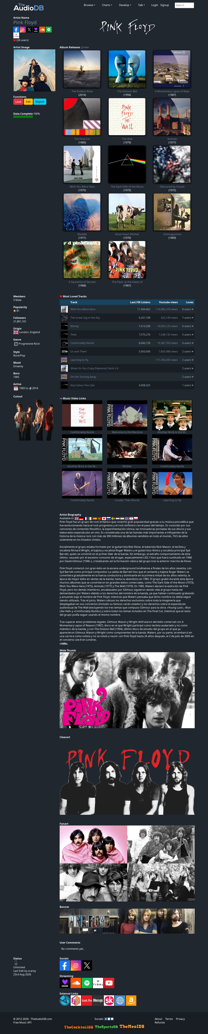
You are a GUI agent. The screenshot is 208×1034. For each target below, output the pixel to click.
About (158, 1019)
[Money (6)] (64, 326)
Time (73, 334)
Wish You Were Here (82, 186)
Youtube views (168, 302)
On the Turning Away (83, 377)
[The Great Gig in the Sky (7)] (64, 317)
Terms (169, 1019)
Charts (106, 5)
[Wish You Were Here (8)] (64, 309)
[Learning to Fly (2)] (64, 359)
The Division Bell (127, 91)
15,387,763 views (167, 343)
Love (18, 101)
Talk (140, 5)
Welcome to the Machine (127, 432)
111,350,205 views (167, 360)
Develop (124, 5)
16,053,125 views (167, 326)
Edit (28, 101)
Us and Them (78, 351)
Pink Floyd (25, 22)
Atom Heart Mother (127, 234)
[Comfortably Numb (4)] (64, 342)
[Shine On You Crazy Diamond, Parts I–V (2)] (64, 368)
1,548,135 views (168, 334)
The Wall (127, 139)
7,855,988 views (168, 351)
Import (40, 101)
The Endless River (82, 91)
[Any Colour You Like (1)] (64, 385)
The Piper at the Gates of (127, 282)
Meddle (82, 234)
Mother (127, 466)
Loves (189, 302)
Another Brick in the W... (172, 432)
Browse (88, 5)
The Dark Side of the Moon (127, 186)
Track (73, 302)
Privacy (180, 1019)
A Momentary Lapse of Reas (172, 91)
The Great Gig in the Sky (85, 317)
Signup (164, 5)
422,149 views (169, 317)
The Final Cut (82, 139)
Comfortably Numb (82, 343)
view (86, 47)
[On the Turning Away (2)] (64, 376)
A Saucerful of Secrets (82, 282)
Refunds (160, 1022)
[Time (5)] (64, 334)
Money (74, 326)
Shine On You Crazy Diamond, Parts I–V (94, 368)
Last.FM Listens (140, 302)
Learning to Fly (79, 360)
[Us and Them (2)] (64, 351)
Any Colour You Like (82, 385)
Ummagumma (172, 234)
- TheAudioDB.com (40, 1019)
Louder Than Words (127, 500)
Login (154, 5)
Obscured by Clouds (172, 186)
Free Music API (22, 1022)
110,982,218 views (167, 309)
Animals (172, 139)
